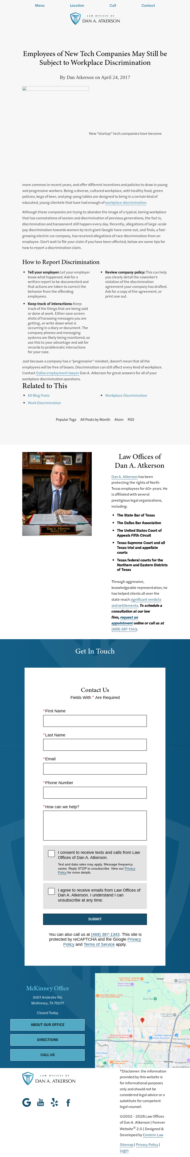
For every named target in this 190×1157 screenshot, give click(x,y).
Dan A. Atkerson (124, 476)
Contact (148, 5)
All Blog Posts (39, 395)
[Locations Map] (142, 1020)
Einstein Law (153, 1134)
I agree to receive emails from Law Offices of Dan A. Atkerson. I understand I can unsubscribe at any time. (99, 895)
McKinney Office (47, 988)
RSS (131, 419)
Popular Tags (66, 419)
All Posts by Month (95, 419)
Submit (95, 918)
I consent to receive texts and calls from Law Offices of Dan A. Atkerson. (99, 862)
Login (124, 1150)
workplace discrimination (125, 202)
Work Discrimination (44, 402)
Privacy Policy (147, 1144)
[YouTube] (41, 1102)
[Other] (54, 1102)
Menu (39, 5)
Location (77, 5)
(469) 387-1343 (124, 629)
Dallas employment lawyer (57, 372)
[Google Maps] (28, 1102)
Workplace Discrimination (126, 395)
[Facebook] (68, 1102)
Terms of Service (99, 944)
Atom (119, 419)
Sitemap (126, 1144)
